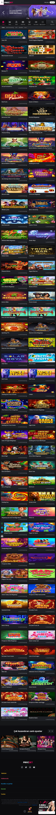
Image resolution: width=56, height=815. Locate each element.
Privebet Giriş (34, 805)
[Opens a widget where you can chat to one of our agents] (47, 807)
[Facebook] (21, 767)
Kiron (25, 27)
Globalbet (21, 27)
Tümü (3, 27)
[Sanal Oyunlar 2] (28, 12)
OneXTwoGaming (10, 27)
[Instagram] (30, 767)
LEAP (16, 27)
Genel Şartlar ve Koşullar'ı (23, 802)
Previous (3, 12)
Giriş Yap (46, 2)
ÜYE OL (52, 2)
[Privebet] (28, 762)
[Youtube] (34, 767)
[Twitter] (26, 767)
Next (52, 12)
